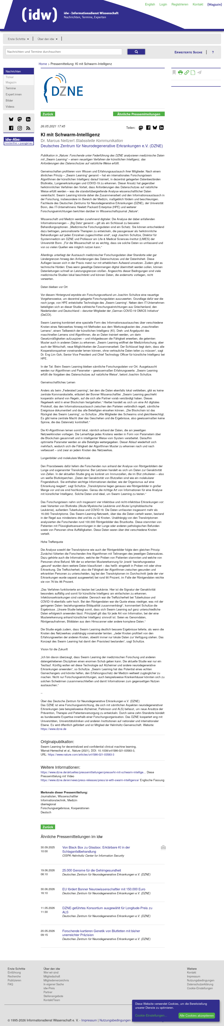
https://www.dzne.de (53, 729)
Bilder (9, 100)
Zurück (48, 114)
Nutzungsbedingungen (200, 980)
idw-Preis (49, 988)
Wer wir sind (51, 972)
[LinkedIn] (26, 119)
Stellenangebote (53, 996)
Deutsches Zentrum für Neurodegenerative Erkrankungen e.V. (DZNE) (102, 145)
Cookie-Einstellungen (200, 988)
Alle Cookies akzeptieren (197, 1015)
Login (163, 4)
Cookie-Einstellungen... (151, 1015)
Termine (11, 88)
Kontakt (198, 4)
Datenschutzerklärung (200, 984)
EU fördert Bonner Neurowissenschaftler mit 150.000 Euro (103, 889)
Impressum (193, 976)
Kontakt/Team (52, 1000)
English (150, 4)
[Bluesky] (9, 119)
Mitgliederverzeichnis (56, 980)
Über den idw (46, 39)
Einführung (14, 972)
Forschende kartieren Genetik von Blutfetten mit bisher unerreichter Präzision (101, 932)
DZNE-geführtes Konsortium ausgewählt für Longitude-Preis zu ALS (107, 909)
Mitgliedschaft (52, 976)
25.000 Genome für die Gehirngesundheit (91, 870)
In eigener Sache (54, 984)
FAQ (10, 984)
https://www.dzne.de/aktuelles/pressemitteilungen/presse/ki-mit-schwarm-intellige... (93, 772)
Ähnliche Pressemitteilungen (138, 114)
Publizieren (14, 980)
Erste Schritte (16, 39)
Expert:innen (14, 94)
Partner (48, 992)
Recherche (14, 976)
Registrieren (180, 4)
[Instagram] (18, 128)
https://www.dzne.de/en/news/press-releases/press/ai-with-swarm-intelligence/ (90, 780)
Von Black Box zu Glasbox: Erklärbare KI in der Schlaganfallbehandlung (96, 849)
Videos (10, 106)
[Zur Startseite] (94, 27)
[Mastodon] (18, 119)
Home (43, 63)
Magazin (11, 82)
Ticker (10, 77)
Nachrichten (13, 71)
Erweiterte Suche (188, 52)
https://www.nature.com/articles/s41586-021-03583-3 (81, 754)
